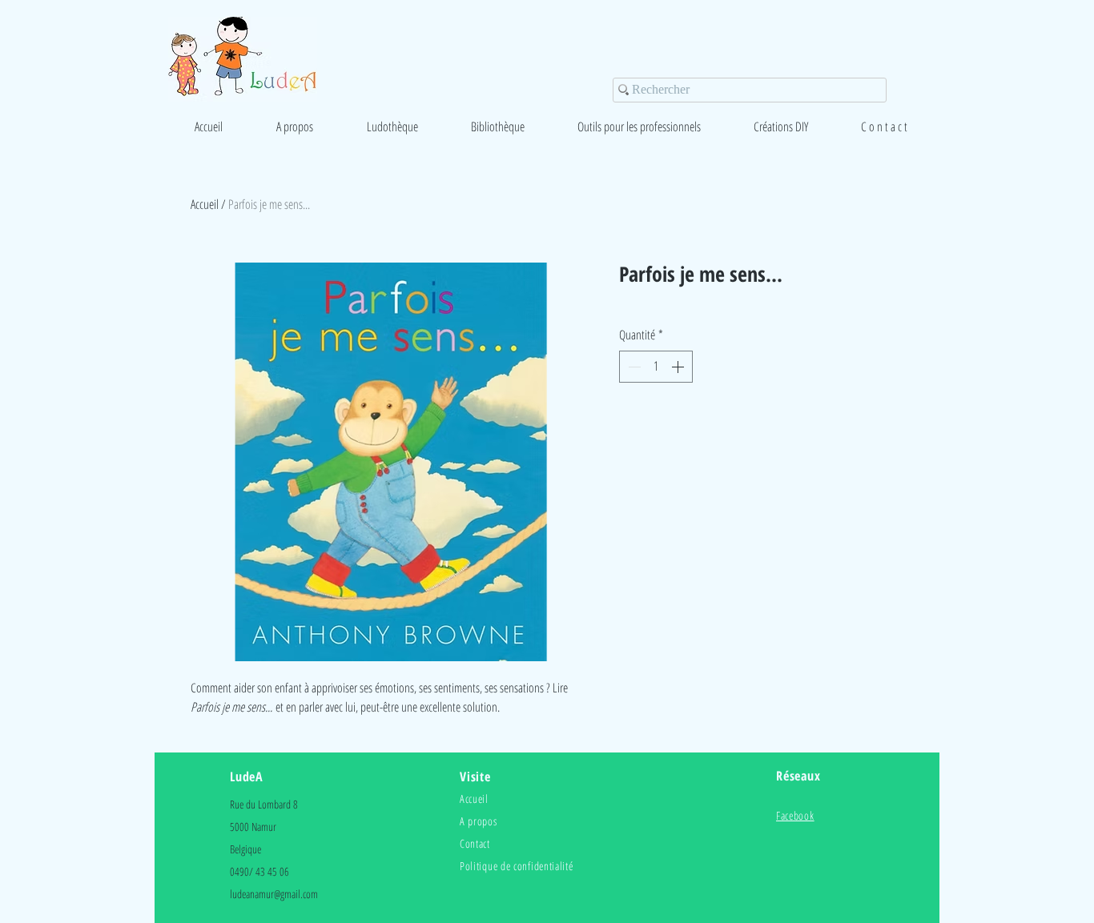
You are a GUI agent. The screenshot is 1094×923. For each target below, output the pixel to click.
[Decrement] (632, 366)
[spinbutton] (656, 366)
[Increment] (679, 366)
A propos (478, 821)
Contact (475, 843)
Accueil (205, 204)
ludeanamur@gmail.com (274, 893)
